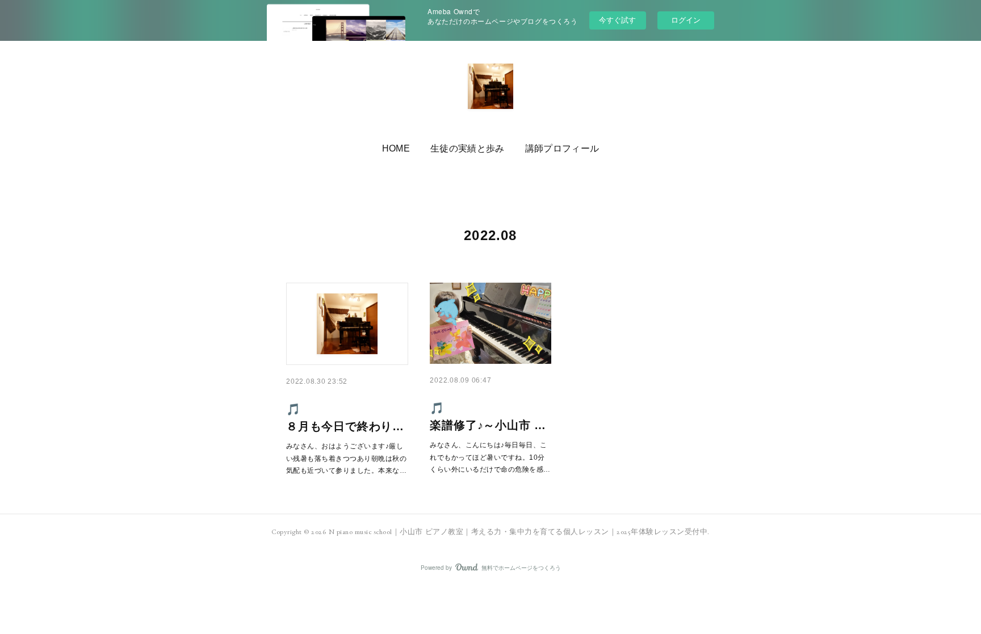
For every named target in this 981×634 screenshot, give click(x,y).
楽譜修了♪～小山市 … (488, 425)
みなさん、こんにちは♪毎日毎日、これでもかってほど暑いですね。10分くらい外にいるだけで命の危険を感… (490, 457)
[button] (396, 149)
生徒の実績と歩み (467, 148)
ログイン (686, 20)
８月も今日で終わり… (345, 426)
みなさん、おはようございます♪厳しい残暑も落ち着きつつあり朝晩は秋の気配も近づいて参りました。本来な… (346, 458)
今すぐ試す (617, 19)
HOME (396, 148)
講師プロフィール (562, 148)
